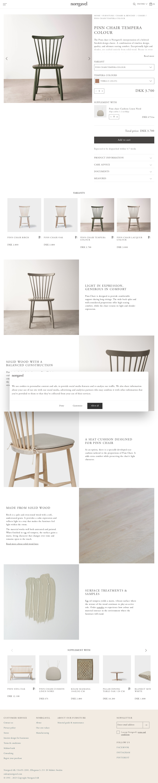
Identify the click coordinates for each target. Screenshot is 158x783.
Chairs (141, 16)
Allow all (95, 406)
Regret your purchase (13, 758)
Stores (6, 733)
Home (97, 16)
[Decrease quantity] (96, 91)
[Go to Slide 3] (50, 99)
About (39, 723)
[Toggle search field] (134, 4)
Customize (77, 406)
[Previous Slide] (7, 59)
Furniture (108, 16)
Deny (61, 406)
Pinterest (123, 758)
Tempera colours (105, 75)
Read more (149, 56)
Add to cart (124, 140)
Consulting (8, 754)
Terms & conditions (12, 743)
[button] (48, 58)
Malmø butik (9, 748)
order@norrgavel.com (13, 774)
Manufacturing (42, 733)
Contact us (8, 723)
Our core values (43, 728)
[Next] (145, 650)
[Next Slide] (89, 59)
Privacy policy (10, 728)
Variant (99, 62)
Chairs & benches (126, 16)
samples (100, 607)
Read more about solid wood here (22, 544)
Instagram (123, 753)
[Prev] (12, 650)
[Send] (146, 725)
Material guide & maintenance (71, 723)
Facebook (123, 748)
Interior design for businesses (16, 738)
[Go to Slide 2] (48, 99)
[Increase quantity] (102, 91)
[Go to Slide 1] (45, 99)
